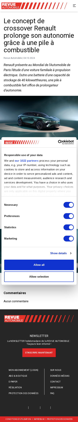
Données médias (59, 376)
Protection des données (23, 393)
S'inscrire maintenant (39, 352)
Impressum (56, 387)
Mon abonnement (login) (23, 370)
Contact (55, 381)
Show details (58, 253)
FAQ (52, 393)
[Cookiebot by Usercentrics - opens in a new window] (58, 142)
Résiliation (15, 387)
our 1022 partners (27, 160)
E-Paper (13, 381)
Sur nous (55, 370)
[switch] (68, 216)
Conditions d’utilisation (18, 419)
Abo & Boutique (18, 376)
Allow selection (39, 276)
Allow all (39, 264)
